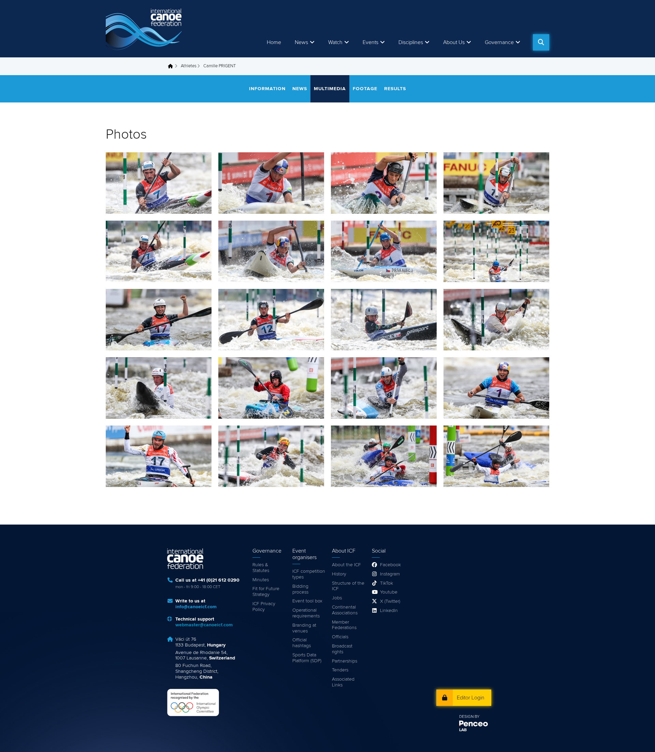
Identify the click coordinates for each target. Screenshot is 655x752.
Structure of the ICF (348, 586)
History (339, 574)
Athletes (188, 66)
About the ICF (346, 564)
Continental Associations (345, 610)
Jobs (337, 598)
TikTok (386, 583)
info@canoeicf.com (196, 606)
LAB (463, 730)
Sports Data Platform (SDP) (306, 658)
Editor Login (470, 697)
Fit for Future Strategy (265, 591)
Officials (340, 637)
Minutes (260, 579)
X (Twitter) (390, 601)
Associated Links (343, 682)
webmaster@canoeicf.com (204, 625)
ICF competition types (308, 574)
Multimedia (330, 88)
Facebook (390, 564)
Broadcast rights (342, 649)
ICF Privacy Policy (263, 606)
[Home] (145, 28)
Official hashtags (301, 643)
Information (267, 88)
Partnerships (344, 661)
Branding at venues (304, 628)
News (301, 42)
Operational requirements (306, 613)
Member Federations (344, 625)
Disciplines (410, 42)
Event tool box (307, 601)
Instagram (390, 574)
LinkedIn (389, 610)
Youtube (388, 592)
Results (395, 88)
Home (274, 42)
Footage (365, 88)
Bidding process (300, 589)
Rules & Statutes (260, 567)
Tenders (340, 670)
